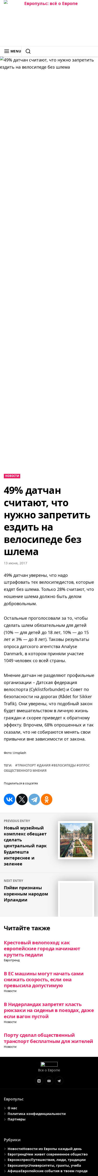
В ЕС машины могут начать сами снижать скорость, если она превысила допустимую (43, 979)
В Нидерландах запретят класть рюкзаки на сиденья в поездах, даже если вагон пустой (49, 1010)
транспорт (26, 765)
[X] (22, 799)
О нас (12, 1108)
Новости (12, 476)
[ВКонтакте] (9, 799)
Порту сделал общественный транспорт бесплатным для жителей (48, 1038)
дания (45, 765)
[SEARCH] (26, 51)
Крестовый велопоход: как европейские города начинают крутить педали (42, 948)
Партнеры (16, 1119)
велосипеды (65, 765)
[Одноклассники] (46, 799)
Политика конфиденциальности (37, 1113)
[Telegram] (34, 799)
